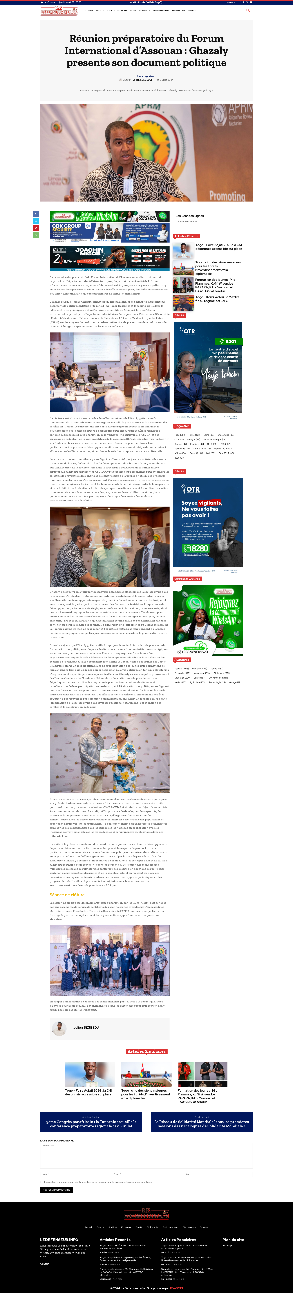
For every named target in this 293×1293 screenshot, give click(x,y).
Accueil (84, 90)
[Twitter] (247, 2)
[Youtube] (251, 2)
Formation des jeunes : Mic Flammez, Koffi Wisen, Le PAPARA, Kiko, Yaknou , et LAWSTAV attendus (215, 285)
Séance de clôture (187, 221)
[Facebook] (240, 2)
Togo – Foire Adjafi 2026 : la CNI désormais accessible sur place (218, 247)
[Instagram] (243, 2)
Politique (104, 1264)
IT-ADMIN (176, 1288)
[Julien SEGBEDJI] (121, 79)
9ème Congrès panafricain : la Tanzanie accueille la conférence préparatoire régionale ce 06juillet (91, 1124)
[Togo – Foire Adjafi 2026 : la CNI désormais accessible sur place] (183, 250)
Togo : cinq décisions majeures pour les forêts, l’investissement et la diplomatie (218, 268)
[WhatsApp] (36, 235)
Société (103, 1252)
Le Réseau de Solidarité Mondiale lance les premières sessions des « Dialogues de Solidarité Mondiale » (201, 1124)
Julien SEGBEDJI (142, 80)
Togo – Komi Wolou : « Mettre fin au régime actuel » (217, 299)
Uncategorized (146, 76)
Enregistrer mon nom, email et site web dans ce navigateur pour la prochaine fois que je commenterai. (98, 1182)
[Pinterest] (36, 228)
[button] (248, 10)
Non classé (105, 1279)
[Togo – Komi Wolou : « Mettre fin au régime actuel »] (183, 303)
